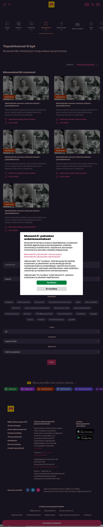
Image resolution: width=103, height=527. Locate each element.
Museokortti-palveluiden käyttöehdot (42, 256)
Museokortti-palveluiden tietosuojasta (43, 254)
